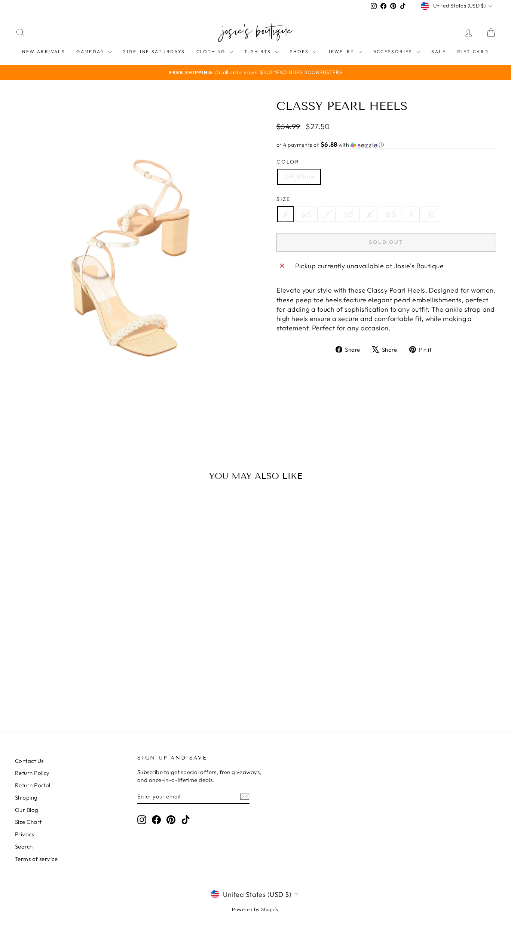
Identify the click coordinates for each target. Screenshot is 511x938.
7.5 (348, 214)
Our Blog (27, 809)
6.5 (306, 214)
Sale (438, 51)
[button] (386, 145)
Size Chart (28, 821)
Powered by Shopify (255, 909)
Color (288, 161)
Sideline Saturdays (154, 51)
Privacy (25, 834)
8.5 (390, 214)
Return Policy (32, 772)
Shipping (26, 797)
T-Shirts (258, 51)
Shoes (300, 51)
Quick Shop (72, 662)
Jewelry (342, 51)
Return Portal (33, 785)
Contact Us (29, 760)
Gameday (91, 51)
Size (283, 199)
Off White (299, 176)
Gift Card (473, 51)
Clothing (212, 51)
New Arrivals (43, 51)
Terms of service (36, 858)
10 (431, 214)
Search (24, 846)
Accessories (394, 51)
